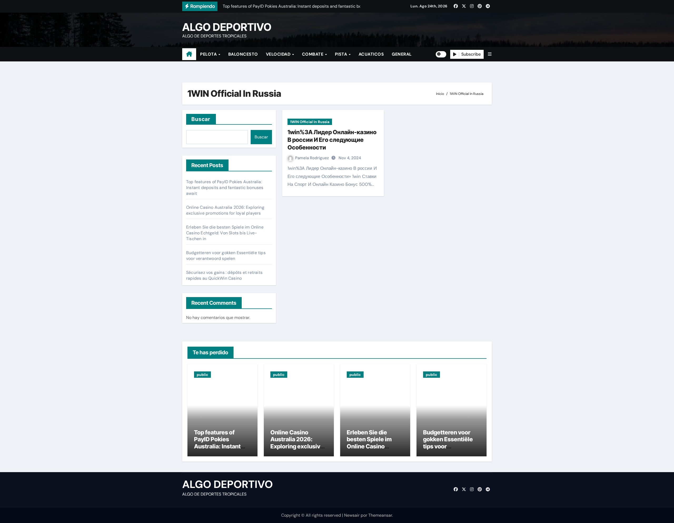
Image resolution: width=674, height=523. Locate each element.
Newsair (352, 515)
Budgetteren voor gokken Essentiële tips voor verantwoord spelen (226, 255)
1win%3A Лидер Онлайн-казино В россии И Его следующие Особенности (332, 140)
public (202, 374)
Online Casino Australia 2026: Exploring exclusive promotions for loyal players (225, 210)
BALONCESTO (243, 54)
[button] (490, 54)
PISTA (341, 54)
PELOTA (209, 54)
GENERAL (402, 54)
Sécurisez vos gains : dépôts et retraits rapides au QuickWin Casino (224, 275)
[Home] (189, 54)
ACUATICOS (371, 54)
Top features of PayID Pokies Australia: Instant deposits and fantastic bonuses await (225, 187)
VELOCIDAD (279, 54)
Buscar (201, 119)
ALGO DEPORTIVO (226, 27)
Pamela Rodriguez (312, 158)
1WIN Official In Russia (309, 121)
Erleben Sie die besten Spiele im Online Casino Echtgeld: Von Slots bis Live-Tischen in (225, 232)
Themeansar (380, 515)
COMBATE (313, 54)
